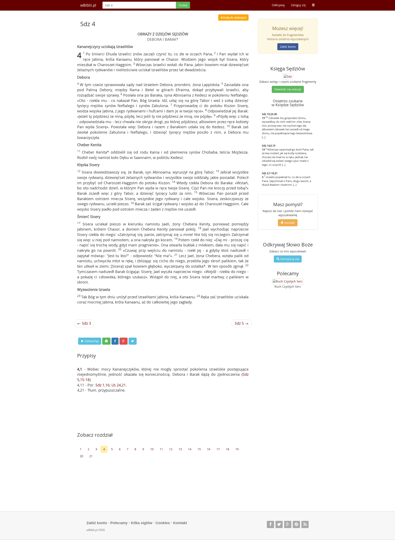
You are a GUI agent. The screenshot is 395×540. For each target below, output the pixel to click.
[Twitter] (279, 524)
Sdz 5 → (242, 323)
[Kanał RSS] (305, 524)
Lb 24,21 (119, 385)
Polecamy (119, 523)
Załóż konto (288, 47)
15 (199, 449)
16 (208, 449)
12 (170, 449)
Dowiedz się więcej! (287, 89)
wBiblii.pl (88, 5)
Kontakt (289, 223)
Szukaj (183, 5)
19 (237, 449)
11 (161, 449)
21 (91, 456)
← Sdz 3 (84, 323)
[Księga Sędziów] (288, 76)
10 (151, 449)
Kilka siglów (141, 523)
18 (227, 449)
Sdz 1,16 (102, 385)
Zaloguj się (298, 5)
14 (189, 449)
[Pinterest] (296, 524)
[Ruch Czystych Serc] (288, 281)
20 (81, 456)
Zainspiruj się (289, 259)
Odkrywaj (278, 5)
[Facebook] (270, 524)
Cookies (163, 523)
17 (218, 449)
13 (180, 449)
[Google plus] (287, 524)
